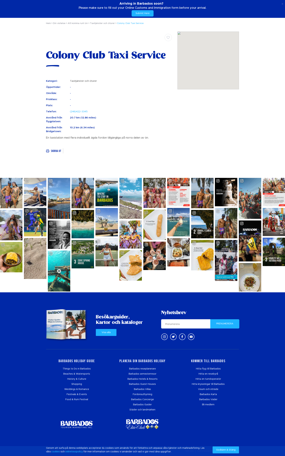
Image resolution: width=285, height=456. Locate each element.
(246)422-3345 (79, 111)
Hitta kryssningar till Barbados (208, 384)
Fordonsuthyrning (142, 394)
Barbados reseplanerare (142, 369)
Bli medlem (208, 404)
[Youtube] (191, 336)
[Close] (282, 3)
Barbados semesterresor (142, 374)
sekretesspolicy (74, 452)
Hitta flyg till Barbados (208, 369)
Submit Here (143, 13)
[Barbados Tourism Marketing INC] (76, 424)
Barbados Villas (142, 389)
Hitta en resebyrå (208, 374)
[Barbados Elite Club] (142, 424)
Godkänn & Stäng (226, 450)
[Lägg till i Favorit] (168, 37)
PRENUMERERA (224, 324)
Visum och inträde (208, 389)
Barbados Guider (142, 404)
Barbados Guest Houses (142, 384)
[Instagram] (164, 336)
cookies (55, 452)
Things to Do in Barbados (77, 369)
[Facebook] (182, 336)
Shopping (76, 384)
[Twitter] (173, 336)
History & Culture (76, 379)
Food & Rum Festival (76, 399)
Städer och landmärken (142, 410)
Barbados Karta (208, 394)
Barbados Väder (208, 399)
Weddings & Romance (76, 389)
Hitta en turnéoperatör (208, 379)
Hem (48, 23)
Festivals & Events (77, 394)
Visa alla (106, 332)
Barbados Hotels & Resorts (142, 379)
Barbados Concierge (142, 399)
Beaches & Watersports (76, 374)
